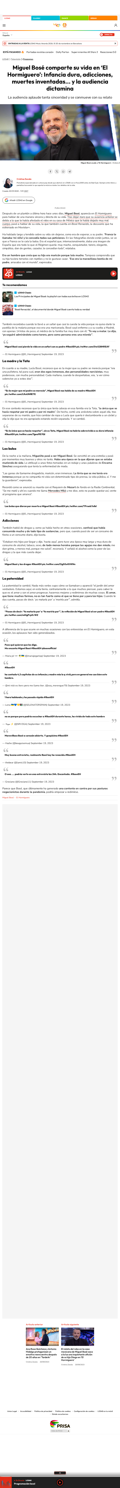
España (6, 35)
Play (60, 1482)
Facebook (50, 171)
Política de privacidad (43, 1411)
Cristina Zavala (24, 179)
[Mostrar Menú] (4, 25)
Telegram (69, 171)
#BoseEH (10, 667)
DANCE (65, 18)
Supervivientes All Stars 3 (84, 52)
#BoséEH (71, 346)
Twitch (71, 1375)
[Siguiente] (115, 52)
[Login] (116, 25)
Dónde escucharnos (60, 1414)
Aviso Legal (12, 1411)
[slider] (60, 1476)
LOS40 (7, 18)
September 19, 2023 (52, 354)
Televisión (16, 59)
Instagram (42, 1375)
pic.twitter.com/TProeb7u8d (81, 506)
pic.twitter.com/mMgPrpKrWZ (21, 615)
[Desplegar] (60, 1472)
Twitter (56, 171)
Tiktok (48, 1375)
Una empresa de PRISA (60, 1424)
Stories (77, 1375)
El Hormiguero (23, 797)
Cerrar (115, 43)
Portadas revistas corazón (40, 52)
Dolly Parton (62, 52)
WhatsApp (63, 171)
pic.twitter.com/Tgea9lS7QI (30, 434)
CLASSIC (36, 18)
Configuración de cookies (84, 1411)
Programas (28, 59)
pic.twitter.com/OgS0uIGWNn (58, 564)
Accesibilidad (25, 1411)
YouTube (54, 1375)
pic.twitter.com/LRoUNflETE (20, 394)
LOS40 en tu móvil (105, 1411)
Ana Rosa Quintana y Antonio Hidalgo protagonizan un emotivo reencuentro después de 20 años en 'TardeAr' (41, 1353)
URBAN (93, 18)
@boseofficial (49, 648)
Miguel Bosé (8, 797)
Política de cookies (63, 1411)
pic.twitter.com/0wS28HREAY (92, 346)
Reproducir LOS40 (113, 274)
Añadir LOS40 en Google (21, 200)
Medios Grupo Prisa (60, 1431)
